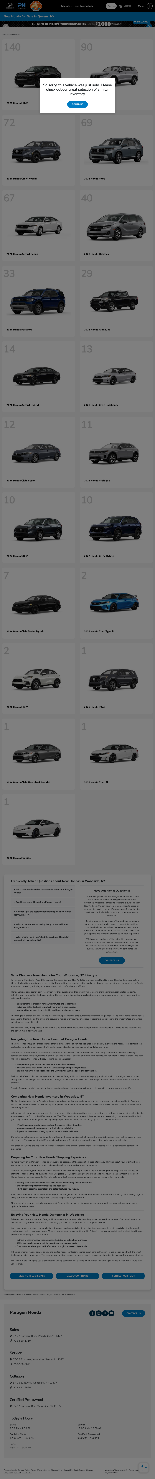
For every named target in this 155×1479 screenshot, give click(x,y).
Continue (77, 104)
